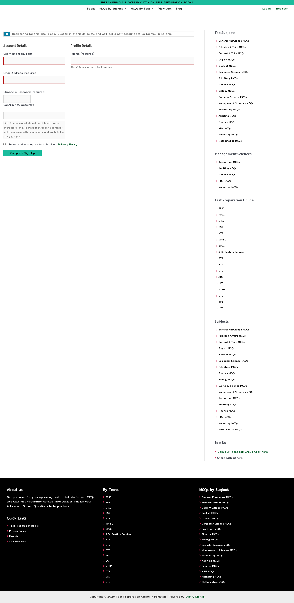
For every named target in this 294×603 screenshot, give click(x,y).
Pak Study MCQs (228, 78)
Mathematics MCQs (230, 141)
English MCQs (226, 59)
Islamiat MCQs (227, 66)
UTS (220, 308)
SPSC (221, 221)
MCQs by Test (140, 8)
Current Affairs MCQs (231, 53)
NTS (220, 233)
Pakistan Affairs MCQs (232, 47)
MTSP (221, 289)
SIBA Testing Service (231, 252)
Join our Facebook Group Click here (243, 452)
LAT (220, 283)
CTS (220, 271)
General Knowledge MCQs (233, 41)
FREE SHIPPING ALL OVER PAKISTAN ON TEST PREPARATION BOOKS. (147, 2)
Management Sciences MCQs (235, 103)
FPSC (221, 208)
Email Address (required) (20, 73)
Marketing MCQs (228, 134)
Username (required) (17, 54)
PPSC (221, 215)
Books (91, 8)
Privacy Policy (67, 144)
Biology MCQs (226, 91)
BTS (220, 264)
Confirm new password (18, 105)
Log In (266, 8)
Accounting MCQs (229, 109)
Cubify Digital (194, 597)
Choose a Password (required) (24, 92)
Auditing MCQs (227, 116)
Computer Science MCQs (233, 72)
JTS (220, 277)
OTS (220, 296)
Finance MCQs (226, 84)
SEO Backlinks (17, 541)
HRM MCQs (224, 128)
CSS (220, 227)
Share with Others (230, 458)
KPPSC (222, 239)
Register (282, 8)
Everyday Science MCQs (232, 97)
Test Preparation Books (24, 526)
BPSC (221, 246)
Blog (179, 8)
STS (220, 302)
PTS (220, 258)
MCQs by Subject (111, 8)
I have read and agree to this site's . (42, 144)
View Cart (165, 8)
